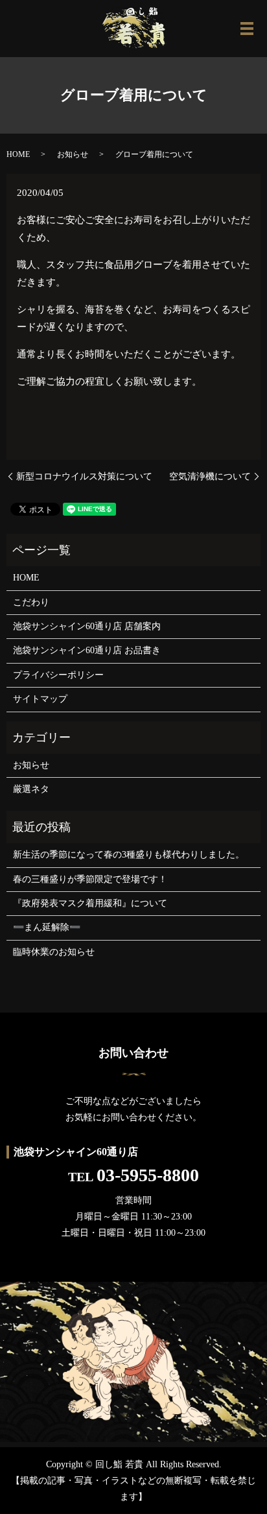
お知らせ (72, 154)
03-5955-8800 (148, 1175)
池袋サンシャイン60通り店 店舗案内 (87, 626)
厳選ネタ (31, 789)
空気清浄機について (210, 476)
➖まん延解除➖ (46, 927)
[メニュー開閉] (246, 28)
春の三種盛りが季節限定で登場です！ (90, 879)
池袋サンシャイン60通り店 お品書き (87, 650)
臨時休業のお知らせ (54, 952)
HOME (18, 154)
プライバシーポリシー (58, 675)
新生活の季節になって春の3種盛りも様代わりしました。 (128, 854)
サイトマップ (40, 699)
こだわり (31, 602)
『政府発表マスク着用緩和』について (90, 903)
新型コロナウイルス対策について (84, 476)
